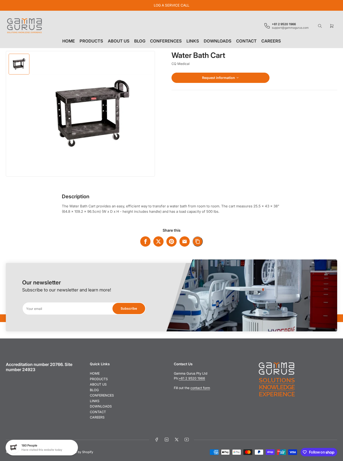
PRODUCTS (91, 41)
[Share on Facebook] (145, 241)
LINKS (192, 41)
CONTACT (246, 41)
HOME (68, 41)
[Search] (320, 26)
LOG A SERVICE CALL (171, 5)
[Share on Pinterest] (171, 241)
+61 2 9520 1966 (192, 378)
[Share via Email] (184, 241)
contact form (200, 388)
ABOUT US (119, 41)
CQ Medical (180, 64)
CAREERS (271, 41)
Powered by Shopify (78, 452)
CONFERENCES (166, 41)
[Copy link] (197, 241)
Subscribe (129, 308)
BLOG (139, 41)
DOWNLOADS (217, 41)
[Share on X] (158, 241)
